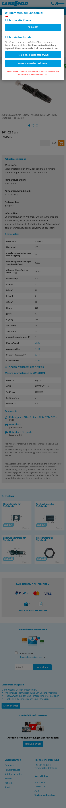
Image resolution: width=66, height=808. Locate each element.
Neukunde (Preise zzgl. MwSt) (33, 54)
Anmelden (33, 26)
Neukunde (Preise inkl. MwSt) (33, 63)
